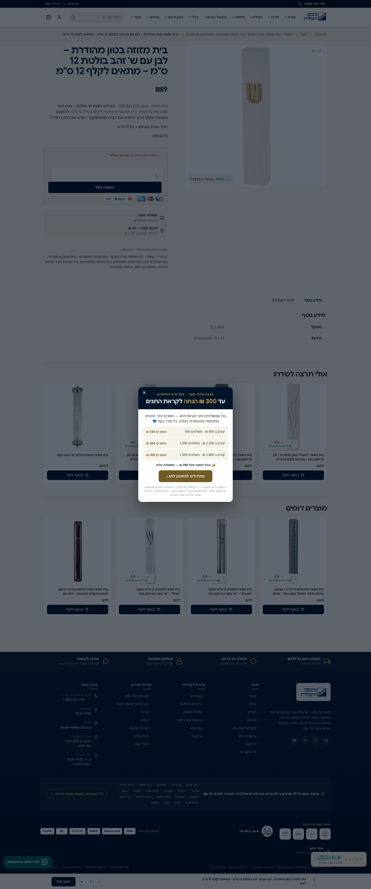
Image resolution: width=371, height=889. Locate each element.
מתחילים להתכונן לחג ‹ (185, 476)
